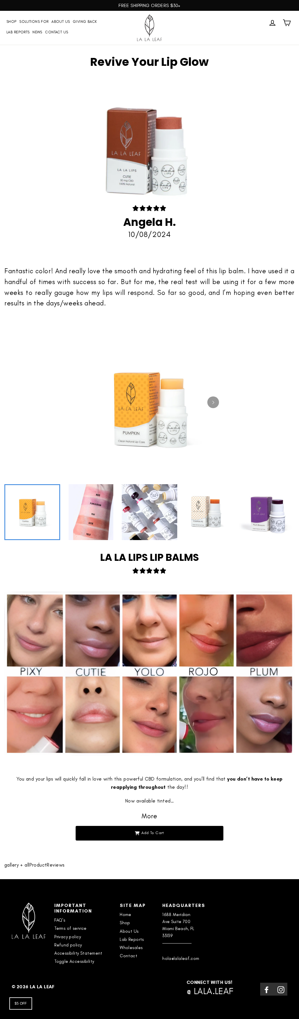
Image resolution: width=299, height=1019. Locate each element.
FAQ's (59, 920)
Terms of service (70, 928)
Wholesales (131, 947)
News (37, 32)
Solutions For (34, 21)
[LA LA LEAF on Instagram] (280, 989)
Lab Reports (18, 32)
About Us (60, 21)
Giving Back (85, 21)
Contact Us (56, 32)
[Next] (213, 402)
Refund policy (68, 945)
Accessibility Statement (78, 953)
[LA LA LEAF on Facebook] (266, 989)
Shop (125, 922)
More (149, 816)
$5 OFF (21, 1003)
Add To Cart (152, 832)
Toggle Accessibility (74, 961)
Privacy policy (67, 936)
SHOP (11, 21)
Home (125, 914)
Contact (128, 955)
